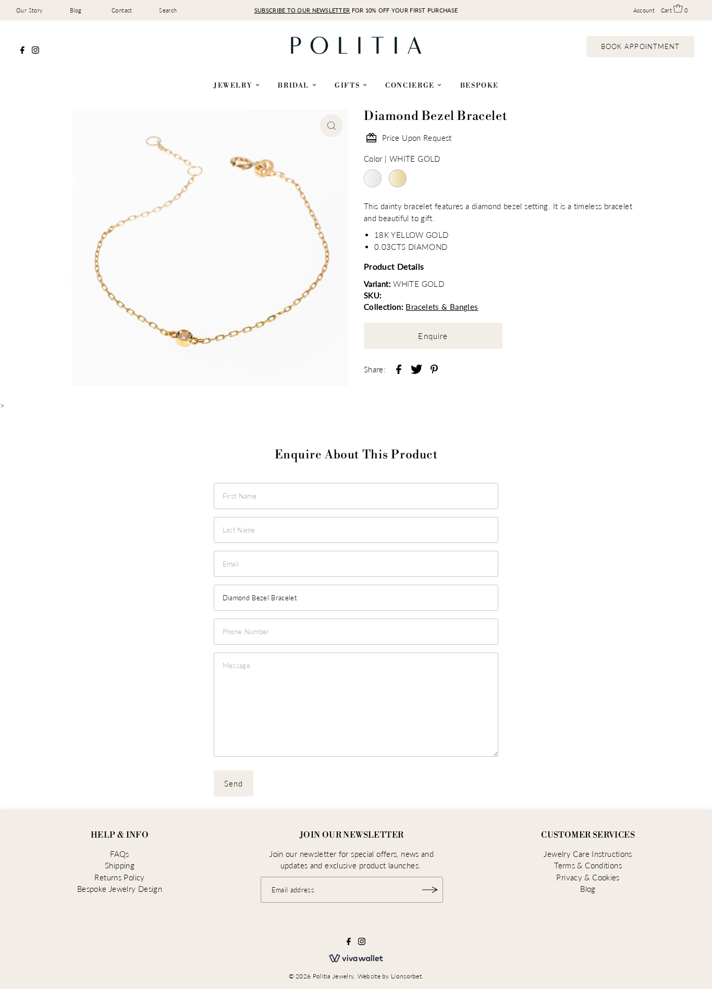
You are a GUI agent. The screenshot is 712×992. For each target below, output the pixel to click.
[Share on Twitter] (416, 368)
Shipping (119, 865)
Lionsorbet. (407, 976)
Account (644, 10)
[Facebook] (22, 50)
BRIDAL (294, 85)
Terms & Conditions (588, 865)
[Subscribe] (430, 890)
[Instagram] (35, 50)
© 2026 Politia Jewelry (321, 976)
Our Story (29, 10)
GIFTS (348, 85)
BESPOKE (479, 85)
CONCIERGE (411, 85)
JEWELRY (234, 85)
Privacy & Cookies (587, 877)
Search (168, 10)
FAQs (119, 853)
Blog (76, 10)
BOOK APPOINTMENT (640, 46)
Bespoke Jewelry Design (119, 888)
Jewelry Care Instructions (588, 853)
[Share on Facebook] (399, 368)
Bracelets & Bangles (442, 306)
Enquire (433, 336)
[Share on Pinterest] (434, 368)
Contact (122, 10)
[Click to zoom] (331, 125)
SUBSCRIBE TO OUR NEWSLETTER (302, 10)
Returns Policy (119, 877)
